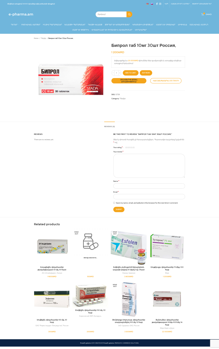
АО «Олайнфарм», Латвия (52, 273)
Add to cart (130, 73)
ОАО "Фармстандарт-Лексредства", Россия (51, 325)
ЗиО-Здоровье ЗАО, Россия (128, 325)
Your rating (118, 147)
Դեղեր (44, 38)
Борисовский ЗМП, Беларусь (90, 316)
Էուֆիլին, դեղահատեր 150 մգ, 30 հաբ (52, 321)
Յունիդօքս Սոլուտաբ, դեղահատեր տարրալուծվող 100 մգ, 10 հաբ (128, 321)
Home (36, 38)
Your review (118, 151)
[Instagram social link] (160, 4)
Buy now (146, 73)
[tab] (109, 125)
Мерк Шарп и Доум (167, 328)
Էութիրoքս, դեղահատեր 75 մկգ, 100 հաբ (167, 268)
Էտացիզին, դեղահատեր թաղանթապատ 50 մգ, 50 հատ (52, 268)
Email (116, 192)
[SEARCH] (129, 14)
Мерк (167, 273)
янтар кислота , (90, 257)
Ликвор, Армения (128, 273)
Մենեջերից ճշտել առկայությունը (129, 81)
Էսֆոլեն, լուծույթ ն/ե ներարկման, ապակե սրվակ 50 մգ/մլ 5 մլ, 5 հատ (129, 268)
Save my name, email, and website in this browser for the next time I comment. (147, 203)
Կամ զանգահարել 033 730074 (166, 81)
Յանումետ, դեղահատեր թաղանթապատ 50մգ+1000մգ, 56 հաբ (167, 322)
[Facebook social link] (157, 4)
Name (116, 181)
